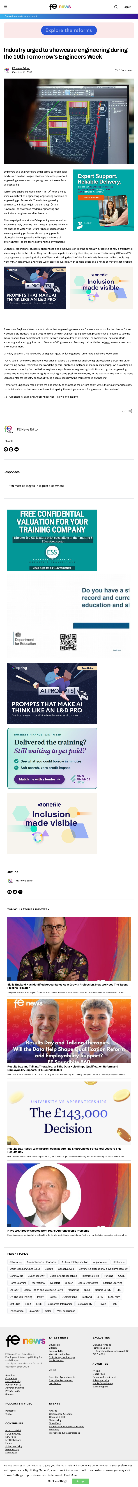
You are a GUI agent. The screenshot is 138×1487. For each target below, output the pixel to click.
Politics (53, 1296)
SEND (100, 1296)
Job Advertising (101, 1380)
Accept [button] (81, 1481)
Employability (56, 1351)
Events (9, 1443)
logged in (32, 486)
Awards (53, 1410)
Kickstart (55, 1282)
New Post (10, 1436)
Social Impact (56, 1360)
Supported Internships (59, 1303)
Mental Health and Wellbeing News (43, 1289)
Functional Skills (90, 1275)
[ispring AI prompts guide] (35, 307)
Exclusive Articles (102, 1344)
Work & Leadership (59, 1354)
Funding (108, 1275)
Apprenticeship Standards (41, 1262)
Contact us (11, 1378)
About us (10, 1375)
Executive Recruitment (61, 1380)
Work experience (65, 1310)
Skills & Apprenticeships (62, 1357)
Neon (107, 342)
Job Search (55, 1383)
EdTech (53, 1347)
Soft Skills (15, 1303)
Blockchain (119, 1262)
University (34, 1310)
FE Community (13, 1381)
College (49, 1268)
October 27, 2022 (22, 72)
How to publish (13, 1430)
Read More (70, 1475)
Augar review (100, 1262)
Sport (28, 1303)
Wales (48, 1310)
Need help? (11, 1452)
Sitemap (9, 1394)
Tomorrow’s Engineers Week (19, 191)
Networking (55, 1420)
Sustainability (84, 1303)
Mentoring (73, 1289)
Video (8, 1413)
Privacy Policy (12, 1390)
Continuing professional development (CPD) (103, 1268)
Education (54, 1344)
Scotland (87, 1296)
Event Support (100, 1386)
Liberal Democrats (88, 1282)
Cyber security (36, 1275)
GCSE (121, 1275)
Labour (69, 1282)
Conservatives (66, 1268)
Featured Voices (101, 1347)
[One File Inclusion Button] (101, 307)
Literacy (14, 1289)
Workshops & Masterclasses (64, 1432)
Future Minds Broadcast (45, 228)
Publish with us (13, 1384)
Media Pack (99, 1373)
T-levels (101, 1303)
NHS (118, 1289)
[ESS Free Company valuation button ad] (52, 540)
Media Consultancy (103, 1383)
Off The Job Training (21, 1296)
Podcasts (10, 1410)
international (38, 1282)
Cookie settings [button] (57, 1481)
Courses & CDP (57, 1417)
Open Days (55, 1423)
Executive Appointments (62, 1377)
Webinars (54, 1429)
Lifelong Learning (112, 1282)
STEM (39, 1303)
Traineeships (17, 1310)
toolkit (53, 261)
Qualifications (69, 1296)
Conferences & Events (61, 1413)
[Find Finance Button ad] (52, 758)
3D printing (16, 1262)
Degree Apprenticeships (63, 1275)
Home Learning (18, 1282)
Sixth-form (114, 1296)
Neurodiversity (103, 1289)
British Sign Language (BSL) (25, 1268)
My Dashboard (13, 1440)
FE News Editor (21, 68)
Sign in (127, 6)
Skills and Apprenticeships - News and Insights (51, 396)
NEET (87, 1289)
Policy (40, 1296)
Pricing (96, 1370)
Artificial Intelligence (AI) (74, 1262)
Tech (114, 1303)
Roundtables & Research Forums (66, 1426)
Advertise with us (14, 1387)
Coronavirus (16, 1275)
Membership (12, 1449)
